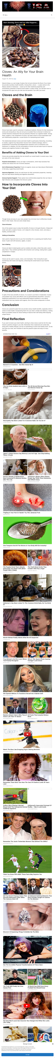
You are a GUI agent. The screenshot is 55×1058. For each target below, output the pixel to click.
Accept (27, 1054)
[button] (53, 1044)
